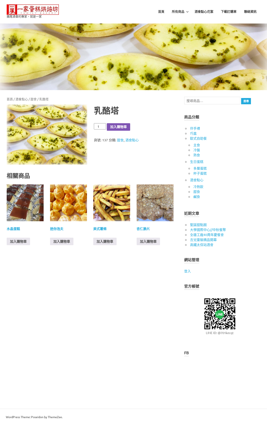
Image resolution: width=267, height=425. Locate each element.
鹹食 (196, 196)
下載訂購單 (229, 12)
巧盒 (193, 133)
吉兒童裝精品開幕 (203, 239)
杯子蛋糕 (200, 173)
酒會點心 (21, 99)
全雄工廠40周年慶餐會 (207, 234)
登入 (187, 271)
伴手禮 (195, 128)
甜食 (33, 99)
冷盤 (196, 150)
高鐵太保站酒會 (201, 244)
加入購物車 (118, 127)
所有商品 (178, 12)
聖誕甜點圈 (198, 224)
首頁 (161, 12)
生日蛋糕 (196, 161)
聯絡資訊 (250, 12)
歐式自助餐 (198, 138)
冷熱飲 (198, 186)
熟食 (196, 155)
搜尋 (246, 101)
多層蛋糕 (200, 168)
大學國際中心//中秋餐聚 (208, 229)
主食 (196, 145)
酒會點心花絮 (204, 12)
